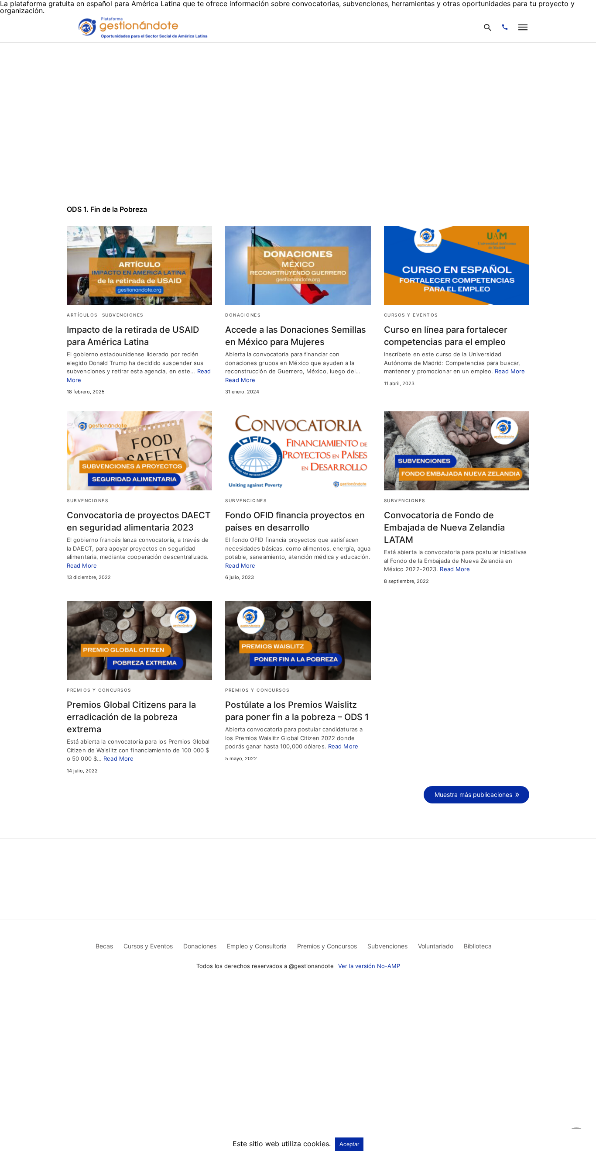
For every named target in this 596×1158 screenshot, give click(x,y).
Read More (240, 379)
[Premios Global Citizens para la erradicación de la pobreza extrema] (139, 640)
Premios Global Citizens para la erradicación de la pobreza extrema (131, 717)
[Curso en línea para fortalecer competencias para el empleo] (456, 265)
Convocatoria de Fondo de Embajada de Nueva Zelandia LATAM (444, 527)
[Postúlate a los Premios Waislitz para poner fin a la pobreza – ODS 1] (297, 640)
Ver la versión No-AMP (369, 965)
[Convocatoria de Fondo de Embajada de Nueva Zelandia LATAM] (456, 450)
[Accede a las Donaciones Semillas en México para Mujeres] (297, 265)
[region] (298, 117)
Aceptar (349, 1144)
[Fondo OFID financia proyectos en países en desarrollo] (297, 450)
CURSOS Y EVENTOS (411, 314)
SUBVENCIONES (123, 314)
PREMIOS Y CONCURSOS (99, 690)
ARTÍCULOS (82, 314)
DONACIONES (242, 314)
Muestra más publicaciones (473, 794)
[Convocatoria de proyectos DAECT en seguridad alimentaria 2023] (139, 450)
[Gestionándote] (141, 27)
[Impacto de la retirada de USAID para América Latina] (139, 265)
